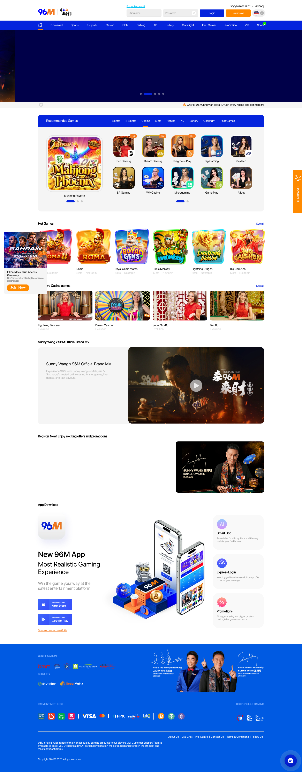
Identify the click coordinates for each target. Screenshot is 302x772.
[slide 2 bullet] (148, 94)
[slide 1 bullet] (141, 94)
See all (260, 285)
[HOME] (40, 25)
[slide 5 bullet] (163, 94)
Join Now (18, 287)
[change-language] (258, 13)
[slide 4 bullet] (159, 94)
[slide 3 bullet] (155, 94)
